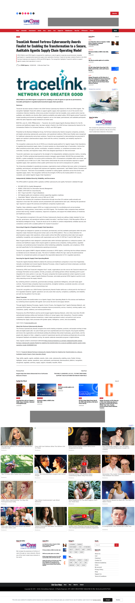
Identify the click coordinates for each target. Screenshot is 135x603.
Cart (96, 556)
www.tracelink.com (31, 323)
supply (38, 362)
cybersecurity (57, 358)
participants (47, 360)
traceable (49, 362)
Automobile (91, 49)
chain (46, 358)
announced (72, 560)
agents (31, 358)
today (78, 565)
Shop (96, 572)
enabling (63, 358)
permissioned (55, 360)
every (68, 358)
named (25, 360)
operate (30, 360)
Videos (90, 39)
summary (32, 362)
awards (42, 358)
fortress (78, 358)
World (60, 362)
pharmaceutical (64, 360)
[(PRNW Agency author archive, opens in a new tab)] (17, 66)
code (50, 358)
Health (18, 36)
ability (21, 358)
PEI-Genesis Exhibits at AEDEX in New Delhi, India (99, 52)
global (86, 560)
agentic (26, 358)
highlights (19, 360)
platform (72, 360)
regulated (26, 362)
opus (41, 360)
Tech (70, 552)
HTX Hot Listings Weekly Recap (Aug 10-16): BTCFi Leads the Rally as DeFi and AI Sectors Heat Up (99, 68)
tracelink (54, 362)
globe (70, 562)
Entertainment (73, 546)
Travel (76, 552)
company (80, 560)
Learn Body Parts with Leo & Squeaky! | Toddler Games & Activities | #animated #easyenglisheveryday (99, 43)
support (43, 362)
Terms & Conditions (100, 576)
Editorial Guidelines (100, 562)
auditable (36, 358)
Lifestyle (77, 549)
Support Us (98, 574)
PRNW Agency (25, 65)
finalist (73, 358)
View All (117, 36)
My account (98, 567)
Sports (89, 549)
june (85, 562)
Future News (87, 546)
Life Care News (56, 584)
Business (80, 544)
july (81, 562)
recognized (19, 362)
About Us (97, 553)
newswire (71, 565)
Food (89, 65)
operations (36, 360)
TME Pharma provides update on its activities (99, 60)
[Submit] (116, 545)
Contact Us (98, 560)
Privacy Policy (99, 569)
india (76, 562)
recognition (78, 360)
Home (96, 565)
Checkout (97, 558)
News (83, 549)
